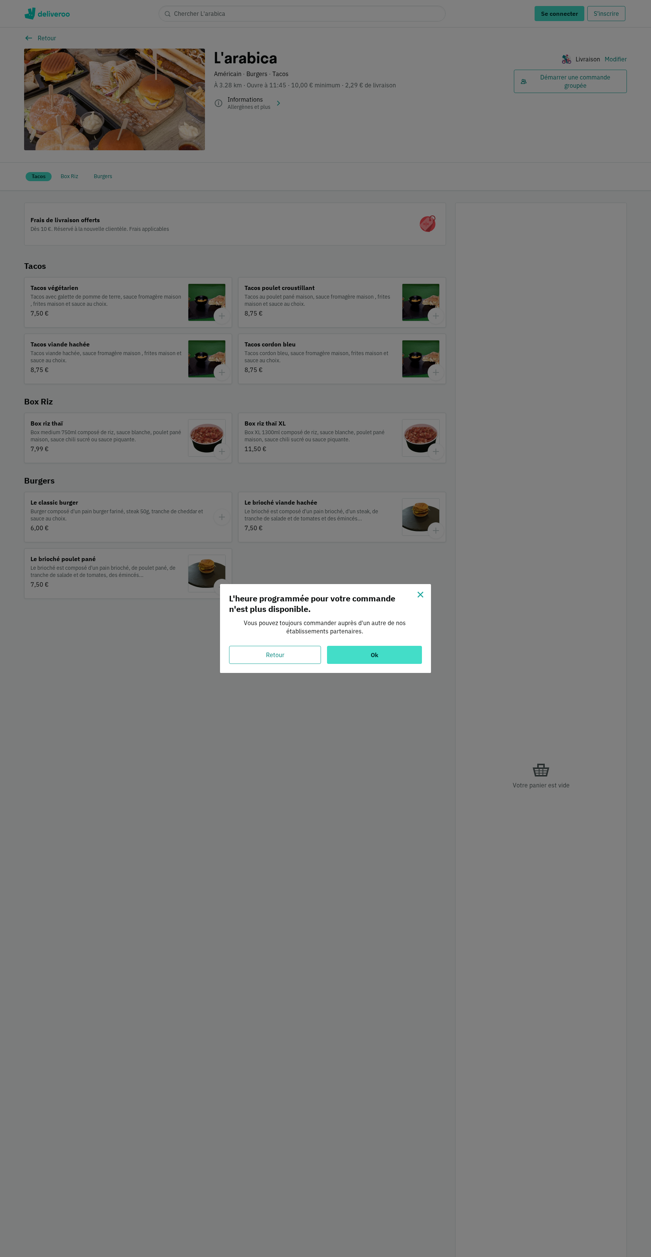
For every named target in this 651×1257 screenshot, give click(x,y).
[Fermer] (420, 594)
